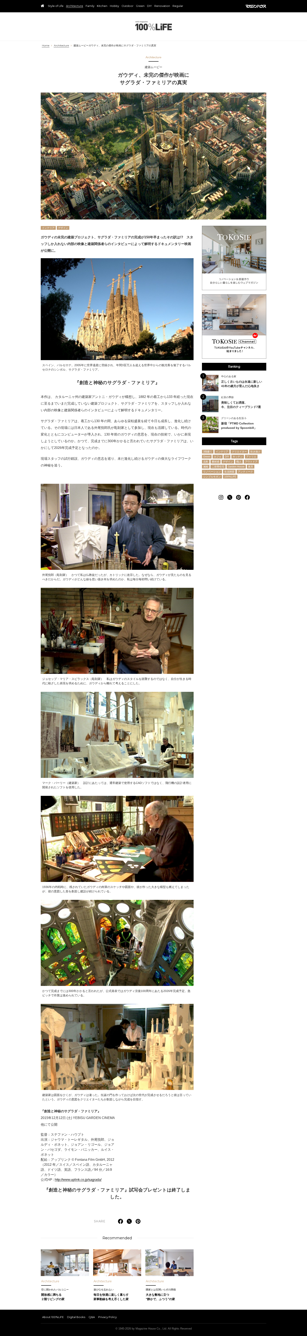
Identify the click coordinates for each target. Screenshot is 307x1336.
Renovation (162, 6)
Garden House (236, 466)
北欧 (205, 461)
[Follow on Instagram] (221, 497)
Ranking (234, 366)
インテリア (48, 227)
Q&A (92, 1317)
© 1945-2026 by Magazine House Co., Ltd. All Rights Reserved (153, 1328)
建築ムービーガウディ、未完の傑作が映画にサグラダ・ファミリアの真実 (115, 45)
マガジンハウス (256, 6)
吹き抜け (255, 451)
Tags (234, 441)
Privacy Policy (107, 1317)
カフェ (217, 456)
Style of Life (55, 6)
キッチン (238, 456)
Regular (178, 6)
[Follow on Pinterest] (238, 497)
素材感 (215, 461)
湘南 (205, 466)
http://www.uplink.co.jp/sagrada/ (78, 1179)
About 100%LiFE (53, 1317)
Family (90, 6)
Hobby (114, 6)
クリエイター (239, 451)
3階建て (207, 451)
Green (140, 6)
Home (45, 45)
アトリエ (251, 456)
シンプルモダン (212, 476)
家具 (250, 466)
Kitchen (102, 6)
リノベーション (212, 471)
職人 (238, 461)
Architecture (74, 6)
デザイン (63, 227)
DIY (149, 6)
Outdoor (127, 6)
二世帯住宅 (218, 466)
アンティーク (245, 471)
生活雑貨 (229, 471)
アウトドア (251, 461)
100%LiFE (153, 25)
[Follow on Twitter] (229, 497)
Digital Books (76, 1317)
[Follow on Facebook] (247, 497)
